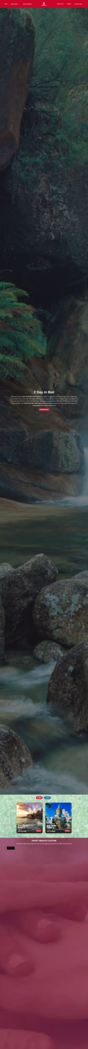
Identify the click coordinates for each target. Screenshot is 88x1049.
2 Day (39, 798)
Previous (10, 848)
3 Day (47, 798)
